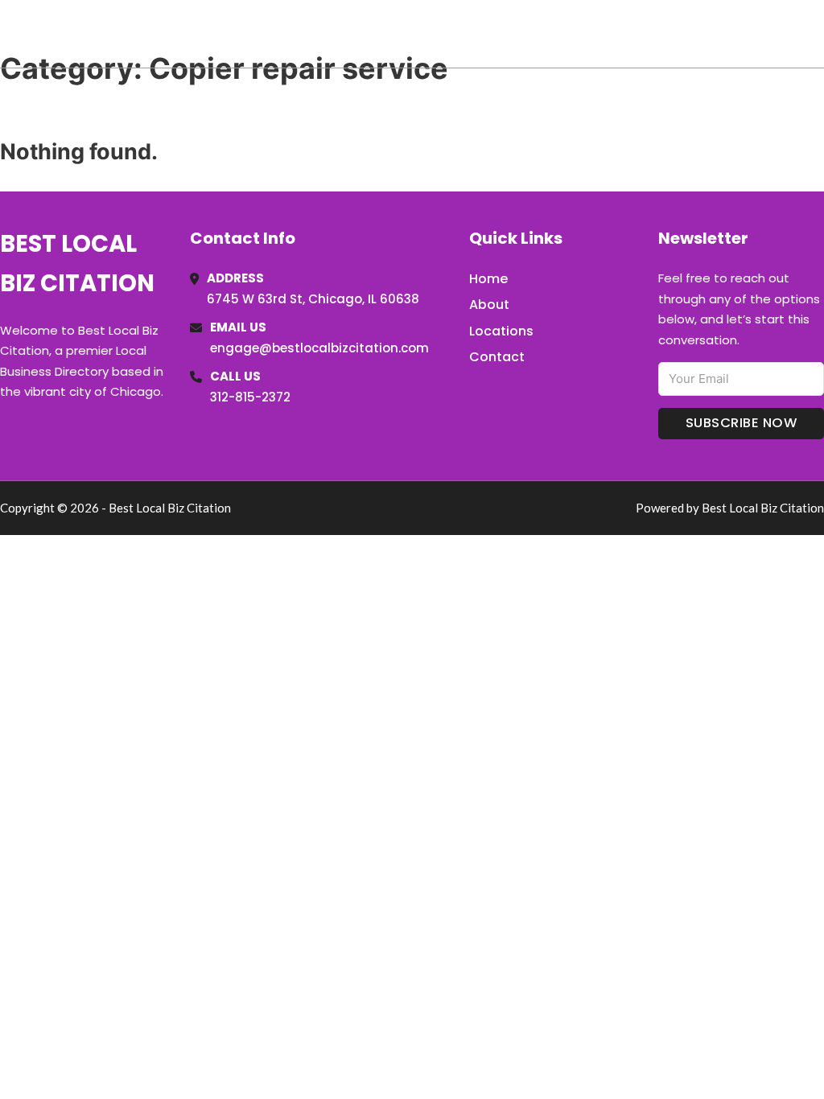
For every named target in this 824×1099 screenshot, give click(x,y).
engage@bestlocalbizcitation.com (319, 348)
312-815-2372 (250, 397)
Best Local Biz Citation (164, 33)
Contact (497, 357)
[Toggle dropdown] (818, 33)
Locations (710, 33)
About (489, 304)
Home (637, 33)
